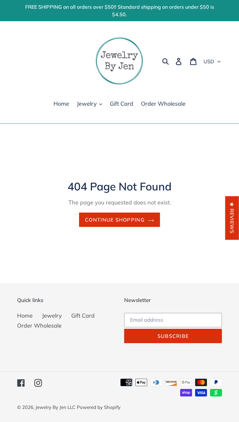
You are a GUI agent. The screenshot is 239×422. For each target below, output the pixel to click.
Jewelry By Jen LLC (55, 407)
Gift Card (83, 315)
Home (25, 315)
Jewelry (52, 315)
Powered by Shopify (98, 407)
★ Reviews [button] (232, 218)
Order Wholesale (39, 325)
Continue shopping (115, 220)
